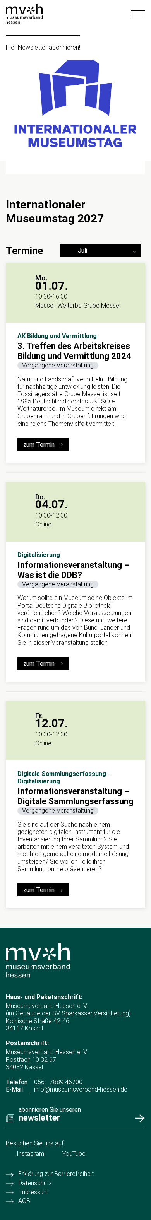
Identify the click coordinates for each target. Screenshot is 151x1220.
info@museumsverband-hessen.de (80, 1089)
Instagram (30, 1153)
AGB (24, 1201)
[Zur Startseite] (24, 14)
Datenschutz (35, 1183)
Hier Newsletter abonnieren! (43, 47)
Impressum (33, 1192)
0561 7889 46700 (58, 1082)
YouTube (74, 1153)
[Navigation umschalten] (138, 14)
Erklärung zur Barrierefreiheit (56, 1173)
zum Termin (39, 444)
